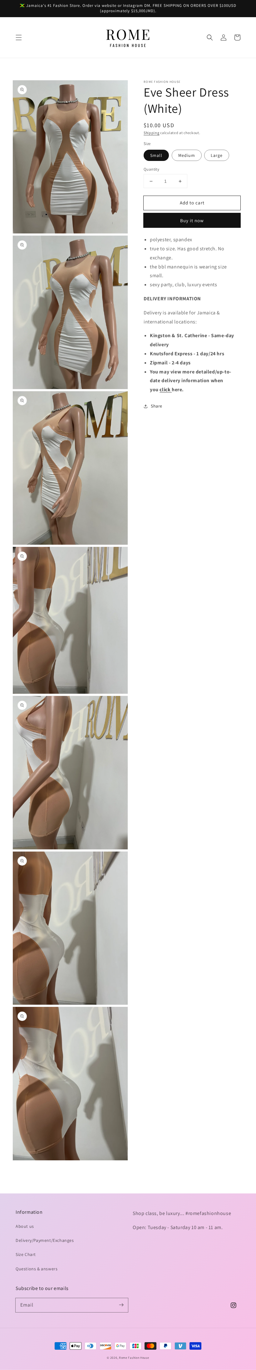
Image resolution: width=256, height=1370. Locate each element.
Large (217, 155)
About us (25, 1226)
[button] (19, 37)
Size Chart (26, 1254)
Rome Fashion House (134, 1358)
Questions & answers (36, 1269)
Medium (186, 155)
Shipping (152, 132)
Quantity (151, 169)
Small (156, 155)
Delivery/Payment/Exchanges (45, 1240)
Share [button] (156, 406)
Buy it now (192, 220)
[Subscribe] (121, 1305)
